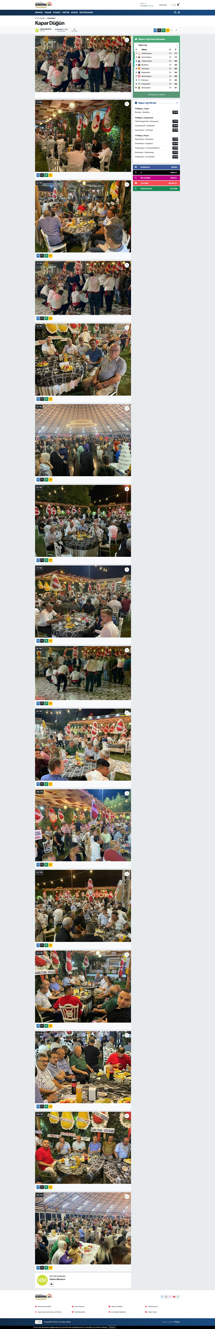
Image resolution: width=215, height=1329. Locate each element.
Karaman (51, 18)
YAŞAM (48, 12)
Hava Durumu (79, 1306)
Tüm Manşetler (79, 1312)
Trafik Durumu (153, 1306)
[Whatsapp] (178, 1297)
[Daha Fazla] (168, 30)
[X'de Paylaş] (159, 30)
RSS (39, 1322)
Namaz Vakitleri (117, 1306)
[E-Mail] (51, 1284)
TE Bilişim (176, 1322)
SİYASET (57, 12)
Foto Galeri (40, 18)
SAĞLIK (74, 12)
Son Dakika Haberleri (118, 1312)
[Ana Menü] (178, 12)
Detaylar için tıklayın (156, 95)
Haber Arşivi (152, 1312)
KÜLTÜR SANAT (86, 12)
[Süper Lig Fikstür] (177, 103)
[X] (166, 1297)
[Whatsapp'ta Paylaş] (164, 30)
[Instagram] (170, 1297)
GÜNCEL (39, 12)
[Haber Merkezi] (42, 1280)
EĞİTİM (65, 12)
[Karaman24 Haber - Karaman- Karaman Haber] (43, 4)
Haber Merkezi (57, 1279)
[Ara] (175, 12)
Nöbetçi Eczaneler (44, 1306)
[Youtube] (174, 1297)
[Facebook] (162, 1297)
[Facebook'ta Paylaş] (155, 30)
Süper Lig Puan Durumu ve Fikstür (49, 1312)
